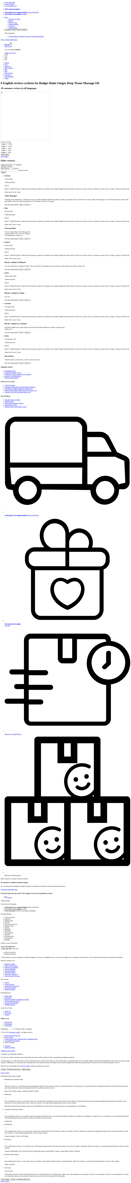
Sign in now (8, 46)
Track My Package (10, 988)
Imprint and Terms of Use (12, 1035)
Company (8, 1046)
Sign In (7, 982)
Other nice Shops (10, 1047)
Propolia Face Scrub (11, 405)
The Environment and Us (12, 1001)
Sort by (16, 168)
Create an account (10, 53)
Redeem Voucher (10, 989)
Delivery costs (12, 22)
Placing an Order (10, 964)
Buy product (4, 156)
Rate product (5, 154)
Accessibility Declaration (12, 1041)
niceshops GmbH (14, 1032)
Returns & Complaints (11, 967)
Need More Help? (10, 972)
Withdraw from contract (8, 1051)
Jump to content (9, 4)
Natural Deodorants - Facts (13, 372)
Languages (18, 165)
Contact (7, 1015)
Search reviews (23, 170)
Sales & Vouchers (10, 971)
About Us (8, 1011)
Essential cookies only (13, 1069)
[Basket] (67, 58)
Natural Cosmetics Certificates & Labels (17, 999)
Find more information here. (9, 889)
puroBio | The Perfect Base (13, 376)
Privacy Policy (9, 1037)
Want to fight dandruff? (12, 378)
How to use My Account (12, 976)
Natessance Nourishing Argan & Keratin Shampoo (20, 387)
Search (3, 172)
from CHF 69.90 (22, 12)
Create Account (9, 984)
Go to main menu (10, 2)
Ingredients (8, 998)
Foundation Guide (10, 371)
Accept (3, 1069)
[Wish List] (6, 56)
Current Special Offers (11, 1003)
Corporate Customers (11, 974)
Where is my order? (14, 19)
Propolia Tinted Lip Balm (12, 400)
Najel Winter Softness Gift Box (14, 403)
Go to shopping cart (11, 6)
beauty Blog (8, 996)
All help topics (12, 28)
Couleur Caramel (10, 385)
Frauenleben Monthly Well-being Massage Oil (19, 389)
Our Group (8, 1013)
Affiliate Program (10, 1005)
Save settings (5, 1179)
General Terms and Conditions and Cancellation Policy (21, 1039)
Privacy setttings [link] (9, 1042)
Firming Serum (9, 401)
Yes (21, 204)
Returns (10, 21)
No (27, 204)
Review (10, 166)
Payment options (13, 24)
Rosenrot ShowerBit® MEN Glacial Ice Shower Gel (21, 390)
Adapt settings (26, 1069)
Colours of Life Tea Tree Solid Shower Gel (18, 392)
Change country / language (23, 1029)
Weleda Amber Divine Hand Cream (15, 407)
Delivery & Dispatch (11, 965)
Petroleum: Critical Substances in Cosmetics (18, 374)
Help (6, 17)
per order (16, 14)
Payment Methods (10, 969)
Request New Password (12, 986)
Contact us (11, 26)
